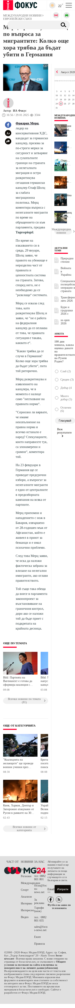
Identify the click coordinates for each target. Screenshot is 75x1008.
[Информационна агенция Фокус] (51, 899)
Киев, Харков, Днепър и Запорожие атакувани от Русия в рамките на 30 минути (18, 809)
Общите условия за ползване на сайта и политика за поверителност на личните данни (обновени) (35, 964)
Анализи (26, 896)
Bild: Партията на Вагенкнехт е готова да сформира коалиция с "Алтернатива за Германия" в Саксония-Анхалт (17, 681)
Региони (26, 876)
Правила (39, 943)
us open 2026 (65, 322)
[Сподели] (8, 141)
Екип (37, 936)
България (26, 869)
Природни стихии (67, 260)
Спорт (25, 889)
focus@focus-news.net (40, 889)
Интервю (26, 903)
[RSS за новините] (59, 899)
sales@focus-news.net (41, 928)
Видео (25, 917)
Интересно (27, 910)
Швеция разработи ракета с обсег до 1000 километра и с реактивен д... (66, 127)
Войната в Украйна (66, 271)
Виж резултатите (64, 431)
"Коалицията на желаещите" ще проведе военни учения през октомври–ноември (18, 763)
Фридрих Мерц (27, 123)
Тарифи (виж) (39, 909)
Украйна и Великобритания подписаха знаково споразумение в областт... (66, 197)
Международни (27, 883)
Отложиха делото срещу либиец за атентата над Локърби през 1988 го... (66, 162)
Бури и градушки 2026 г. (67, 310)
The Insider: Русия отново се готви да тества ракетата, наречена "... (66, 145)
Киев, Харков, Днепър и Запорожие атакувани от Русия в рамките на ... (66, 179)
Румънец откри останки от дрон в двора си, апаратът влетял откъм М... (66, 214)
